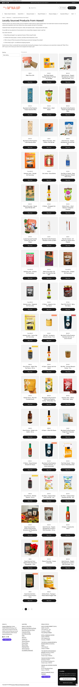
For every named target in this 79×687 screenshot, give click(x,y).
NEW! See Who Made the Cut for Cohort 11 (39, 2)
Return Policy (25, 645)
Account (64, 7)
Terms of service (25, 648)
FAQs (23, 635)
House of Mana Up (15, 684)
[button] (72, 7)
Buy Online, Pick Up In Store (28, 630)
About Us (24, 637)
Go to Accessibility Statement (14, 0)
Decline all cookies (68, 682)
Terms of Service (26, 641)
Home (3, 17)
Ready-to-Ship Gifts (26, 626)
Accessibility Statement (27, 650)
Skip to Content (3, 0)
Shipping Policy (25, 646)
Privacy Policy (25, 643)
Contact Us (24, 639)
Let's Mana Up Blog (26, 634)
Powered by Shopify (24, 684)
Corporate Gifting (26, 632)
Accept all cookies (68, 679)
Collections (8, 17)
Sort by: (4, 52)
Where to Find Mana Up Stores (29, 628)
